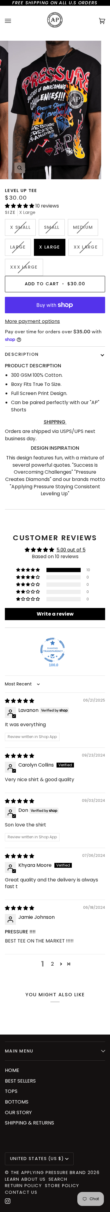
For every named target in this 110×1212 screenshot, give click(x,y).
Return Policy (23, 1186)
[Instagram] (7, 1201)
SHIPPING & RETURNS (29, 1122)
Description (21, 354)
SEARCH (58, 1179)
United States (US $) (37, 1158)
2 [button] (52, 963)
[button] (20, 205)
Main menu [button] (19, 1051)
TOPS (11, 1091)
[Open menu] (14, 21)
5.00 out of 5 (71, 549)
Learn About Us (25, 1179)
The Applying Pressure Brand (48, 1172)
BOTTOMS (16, 1101)
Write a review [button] (55, 613)
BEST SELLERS (20, 1080)
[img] (19, 700)
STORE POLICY (62, 1186)
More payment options (32, 321)
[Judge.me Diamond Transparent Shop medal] (52, 650)
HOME (12, 1070)
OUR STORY (18, 1112)
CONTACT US (21, 1192)
